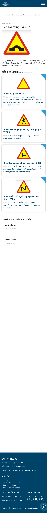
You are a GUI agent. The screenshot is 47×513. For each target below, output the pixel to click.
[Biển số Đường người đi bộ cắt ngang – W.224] (23, 119)
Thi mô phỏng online (11, 482)
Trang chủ (6, 14)
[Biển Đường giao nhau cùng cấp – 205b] (23, 153)
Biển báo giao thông (20, 14)
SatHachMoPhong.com (31, 508)
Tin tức (6, 480)
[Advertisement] (23, 348)
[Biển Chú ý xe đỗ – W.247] (23, 83)
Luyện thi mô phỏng (11, 488)
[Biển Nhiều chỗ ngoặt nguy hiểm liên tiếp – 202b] (23, 186)
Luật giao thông (9, 485)
